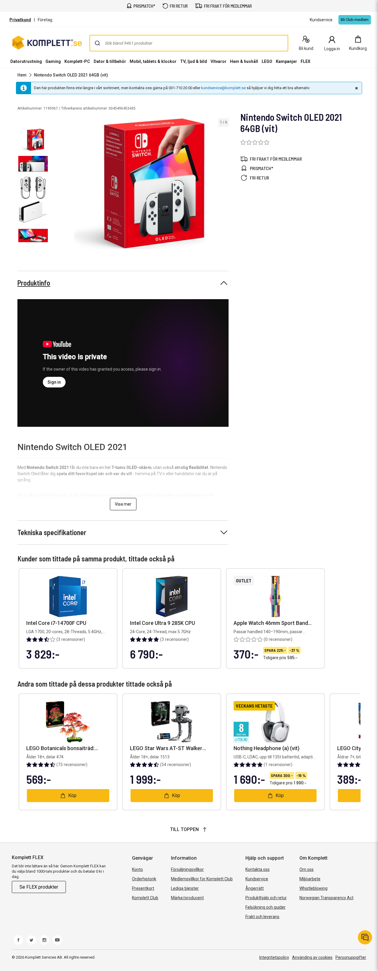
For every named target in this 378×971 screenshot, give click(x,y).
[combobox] (188, 43)
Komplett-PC (77, 61)
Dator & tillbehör (110, 61)
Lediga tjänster (185, 888)
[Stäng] (356, 88)
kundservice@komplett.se (223, 88)
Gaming (53, 61)
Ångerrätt (254, 888)
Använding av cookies (312, 957)
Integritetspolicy (274, 957)
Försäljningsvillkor (187, 869)
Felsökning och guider (265, 907)
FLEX (305, 61)
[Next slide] (223, 185)
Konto (137, 869)
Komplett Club (145, 897)
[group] (139, 184)
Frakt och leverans (262, 916)
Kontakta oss (257, 869)
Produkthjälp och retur (266, 897)
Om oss (306, 869)
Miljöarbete (309, 878)
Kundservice (256, 878)
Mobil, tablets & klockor (153, 61)
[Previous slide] (55, 185)
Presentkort (143, 888)
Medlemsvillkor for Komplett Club (202, 878)
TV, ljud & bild (193, 61)
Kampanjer (286, 61)
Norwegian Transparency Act (326, 897)
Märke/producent (187, 897)
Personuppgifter (350, 957)
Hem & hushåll (244, 61)
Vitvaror (219, 61)
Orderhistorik (144, 878)
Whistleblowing (313, 888)
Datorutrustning (26, 61)
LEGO (267, 61)
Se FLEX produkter (38, 887)
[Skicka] (97, 43)
